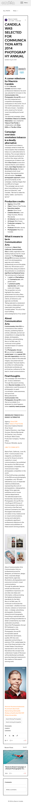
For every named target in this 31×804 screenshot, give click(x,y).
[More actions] (25, 20)
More (14, 11)
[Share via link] (17, 735)
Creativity (7, 728)
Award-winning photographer (13, 722)
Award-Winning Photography (13, 719)
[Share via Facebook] (5, 735)
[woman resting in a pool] (15, 757)
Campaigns (8, 730)
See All (24, 747)
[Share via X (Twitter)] (9, 735)
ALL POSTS (6, 11)
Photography (8, 726)
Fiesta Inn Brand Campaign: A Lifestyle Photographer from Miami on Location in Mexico (15, 768)
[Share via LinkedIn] (13, 735)
